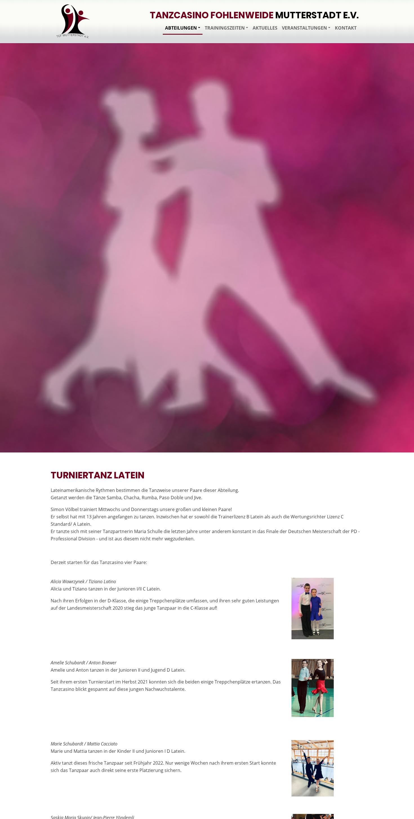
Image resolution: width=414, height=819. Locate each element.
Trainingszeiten (225, 28)
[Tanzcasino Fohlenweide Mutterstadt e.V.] (73, 21)
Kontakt (346, 28)
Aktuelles (265, 28)
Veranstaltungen (304, 28)
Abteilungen (181, 28)
